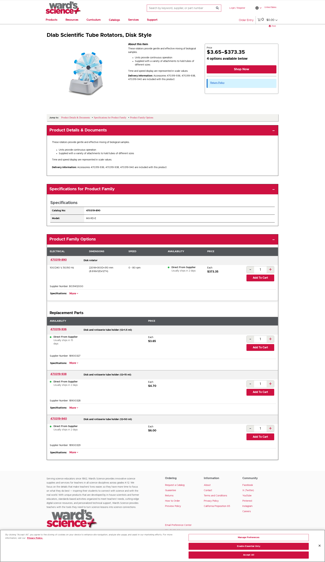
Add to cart (260, 277)
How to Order (172, 501)
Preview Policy (173, 506)
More (73, 293)
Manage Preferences (248, 537)
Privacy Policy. (35, 538)
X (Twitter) (248, 490)
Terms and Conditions (215, 496)
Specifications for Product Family (82, 189)
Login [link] (232, 8)
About (207, 485)
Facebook (247, 485)
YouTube (247, 496)
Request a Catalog (175, 485)
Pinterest (247, 501)
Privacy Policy (211, 501)
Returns (169, 496)
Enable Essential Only (248, 546)
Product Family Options (72, 239)
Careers (246, 511)
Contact (208, 490)
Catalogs (114, 20)
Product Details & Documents (78, 130)
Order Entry (246, 20)
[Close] (319, 545)
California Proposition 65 (217, 506)
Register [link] (241, 8)
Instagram (247, 506)
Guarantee (170, 490)
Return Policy (217, 82)
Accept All (248, 555)
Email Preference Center (178, 525)
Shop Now (241, 69)
